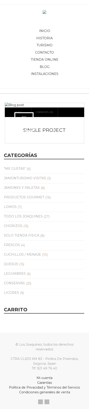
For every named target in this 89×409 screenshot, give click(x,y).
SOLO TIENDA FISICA (21, 235)
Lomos (10, 207)
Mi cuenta (44, 378)
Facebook (40, 401)
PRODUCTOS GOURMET (24, 197)
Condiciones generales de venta (44, 392)
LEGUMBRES (15, 274)
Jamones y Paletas (22, 188)
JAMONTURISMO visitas (25, 178)
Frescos (12, 245)
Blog (45, 67)
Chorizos (13, 226)
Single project (44, 130)
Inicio (44, 31)
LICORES (11, 293)
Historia (44, 38)
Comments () (44, 112)
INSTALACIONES (44, 74)
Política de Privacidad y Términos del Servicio (44, 387)
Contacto (44, 52)
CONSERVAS (14, 283)
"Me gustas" (15, 169)
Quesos (11, 264)
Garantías (44, 383)
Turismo (44, 45)
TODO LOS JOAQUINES (23, 216)
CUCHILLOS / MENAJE (22, 254)
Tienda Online (44, 59)
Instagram (46, 401)
